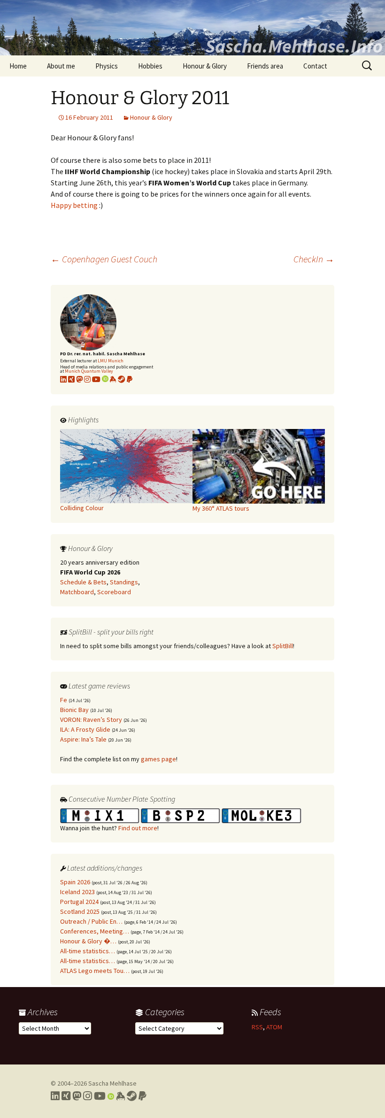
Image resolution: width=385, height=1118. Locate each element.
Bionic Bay (74, 709)
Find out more (137, 828)
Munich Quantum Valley (89, 371)
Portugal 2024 (79, 901)
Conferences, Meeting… (94, 931)
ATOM (274, 1027)
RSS (257, 1027)
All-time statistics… (87, 951)
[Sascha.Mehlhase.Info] (192, 27)
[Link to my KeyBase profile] (113, 379)
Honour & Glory (205, 65)
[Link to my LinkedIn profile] (63, 379)
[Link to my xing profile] (71, 379)
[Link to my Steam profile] (121, 379)
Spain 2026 (75, 882)
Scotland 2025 (80, 911)
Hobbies (150, 65)
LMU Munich (110, 361)
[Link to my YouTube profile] (96, 379)
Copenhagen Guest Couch (104, 259)
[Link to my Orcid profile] (105, 379)
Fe (63, 700)
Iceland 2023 (77, 892)
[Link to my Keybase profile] (120, 1096)
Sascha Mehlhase (112, 1083)
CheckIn (313, 259)
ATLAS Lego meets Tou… (95, 970)
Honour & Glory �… (88, 941)
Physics (106, 65)
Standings (124, 582)
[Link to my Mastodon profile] (79, 379)
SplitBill (282, 646)
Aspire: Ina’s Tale (83, 739)
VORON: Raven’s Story (91, 719)
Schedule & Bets (83, 582)
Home (18, 65)
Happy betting (74, 205)
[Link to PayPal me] (129, 379)
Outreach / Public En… (91, 921)
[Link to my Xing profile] (66, 1096)
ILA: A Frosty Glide (85, 729)
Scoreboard (114, 592)
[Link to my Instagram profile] (87, 379)
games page (158, 759)
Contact (315, 65)
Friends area (265, 65)
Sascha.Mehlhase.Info (294, 46)
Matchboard (77, 592)
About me (61, 65)
